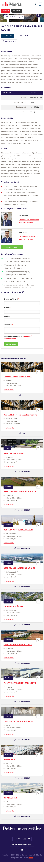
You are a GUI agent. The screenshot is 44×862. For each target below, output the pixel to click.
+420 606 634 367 (26, 222)
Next (38, 15)
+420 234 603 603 (22, 839)
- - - (23, 395)
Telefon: (7, 316)
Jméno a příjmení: (11, 299)
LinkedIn (22, 850)
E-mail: (7, 308)
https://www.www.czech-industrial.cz (12, 4)
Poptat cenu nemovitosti (12, 247)
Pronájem (6, 10)
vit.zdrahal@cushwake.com (29, 220)
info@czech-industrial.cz (22, 844)
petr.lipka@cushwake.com (28, 236)
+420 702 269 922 (26, 239)
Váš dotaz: (8, 325)
